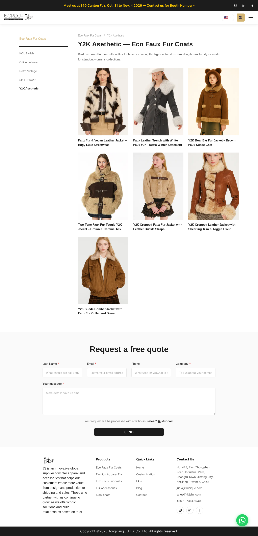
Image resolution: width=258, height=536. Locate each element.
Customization (145, 474)
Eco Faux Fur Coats (32, 38)
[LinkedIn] (244, 5)
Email (91, 363)
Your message (53, 383)
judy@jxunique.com (189, 488)
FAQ (139, 481)
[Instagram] (236, 5)
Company (183, 363)
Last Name (51, 363)
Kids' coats (103, 495)
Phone (135, 363)
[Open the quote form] (241, 18)
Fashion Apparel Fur (109, 474)
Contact (141, 495)
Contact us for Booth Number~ (171, 5)
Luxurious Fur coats (109, 481)
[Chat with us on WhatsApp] (242, 520)
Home (140, 467)
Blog (139, 488)
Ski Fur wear (27, 79)
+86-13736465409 (190, 501)
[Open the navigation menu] (251, 18)
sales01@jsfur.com (160, 421)
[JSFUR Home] (19, 17)
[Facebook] (252, 5)
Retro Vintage (28, 71)
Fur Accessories (106, 488)
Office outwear (28, 62)
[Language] (228, 17)
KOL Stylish (26, 53)
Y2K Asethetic (28, 88)
